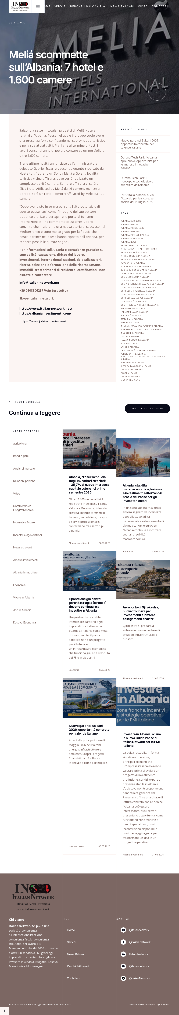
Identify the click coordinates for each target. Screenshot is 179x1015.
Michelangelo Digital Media (155, 1004)
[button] (89, 6)
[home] (20, 6)
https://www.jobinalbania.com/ (42, 321)
